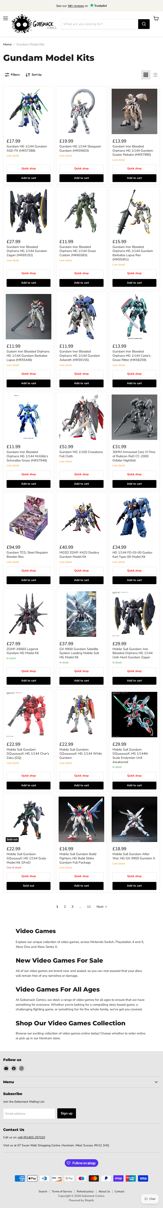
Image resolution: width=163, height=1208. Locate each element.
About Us (104, 1191)
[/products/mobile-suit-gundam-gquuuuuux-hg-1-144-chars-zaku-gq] (28, 714)
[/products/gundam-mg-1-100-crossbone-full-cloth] (81, 417)
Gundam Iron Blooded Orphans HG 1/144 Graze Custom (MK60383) (77, 251)
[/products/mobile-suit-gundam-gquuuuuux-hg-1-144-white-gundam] (81, 714)
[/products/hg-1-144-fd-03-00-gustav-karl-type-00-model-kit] (134, 517)
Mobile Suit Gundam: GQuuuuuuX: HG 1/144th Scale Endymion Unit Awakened (130, 755)
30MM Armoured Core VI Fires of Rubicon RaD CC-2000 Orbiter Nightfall (133, 456)
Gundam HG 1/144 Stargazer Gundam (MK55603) (80, 148)
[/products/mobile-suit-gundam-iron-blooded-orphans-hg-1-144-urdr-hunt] (134, 614)
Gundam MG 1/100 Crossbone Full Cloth (81, 454)
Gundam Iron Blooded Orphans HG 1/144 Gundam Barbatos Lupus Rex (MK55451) (132, 253)
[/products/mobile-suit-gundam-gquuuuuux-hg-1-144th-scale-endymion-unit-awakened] (134, 714)
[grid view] (145, 74)
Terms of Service (62, 1191)
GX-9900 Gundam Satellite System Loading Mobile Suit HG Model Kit (79, 653)
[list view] (155, 74)
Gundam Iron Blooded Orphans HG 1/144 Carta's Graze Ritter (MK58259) (131, 355)
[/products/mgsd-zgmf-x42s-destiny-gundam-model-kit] (81, 517)
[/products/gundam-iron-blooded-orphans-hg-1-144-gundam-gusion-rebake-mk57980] (134, 111)
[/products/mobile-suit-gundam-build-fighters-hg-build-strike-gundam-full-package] (81, 819)
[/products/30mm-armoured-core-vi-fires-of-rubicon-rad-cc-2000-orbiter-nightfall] (134, 417)
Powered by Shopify (81, 1200)
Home (7, 44)
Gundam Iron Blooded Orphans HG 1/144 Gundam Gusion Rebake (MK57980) (132, 150)
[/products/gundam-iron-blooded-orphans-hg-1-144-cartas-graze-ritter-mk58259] (134, 316)
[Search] (144, 24)
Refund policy (85, 1191)
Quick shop (28, 168)
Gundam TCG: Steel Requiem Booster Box (27, 554)
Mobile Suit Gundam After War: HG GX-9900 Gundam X (133, 856)
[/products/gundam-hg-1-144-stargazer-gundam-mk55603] (81, 111)
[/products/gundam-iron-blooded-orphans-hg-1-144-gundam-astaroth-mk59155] (81, 316)
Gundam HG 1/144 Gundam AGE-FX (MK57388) (27, 148)
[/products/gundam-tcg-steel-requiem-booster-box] (28, 517)
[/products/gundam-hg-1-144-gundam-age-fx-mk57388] (28, 111)
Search (43, 1191)
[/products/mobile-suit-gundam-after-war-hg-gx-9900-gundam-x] (134, 819)
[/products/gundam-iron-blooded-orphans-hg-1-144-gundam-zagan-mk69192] (28, 212)
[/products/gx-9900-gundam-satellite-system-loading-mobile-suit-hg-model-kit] (81, 614)
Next (100, 907)
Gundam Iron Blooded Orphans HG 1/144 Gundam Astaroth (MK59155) (79, 355)
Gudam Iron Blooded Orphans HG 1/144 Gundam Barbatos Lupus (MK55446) (28, 355)
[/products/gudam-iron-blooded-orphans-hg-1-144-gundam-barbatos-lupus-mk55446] (28, 316)
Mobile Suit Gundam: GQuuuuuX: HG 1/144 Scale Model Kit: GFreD (26, 858)
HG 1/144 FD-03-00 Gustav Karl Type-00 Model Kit (132, 554)
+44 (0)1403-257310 (31, 1137)
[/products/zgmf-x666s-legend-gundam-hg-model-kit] (28, 614)
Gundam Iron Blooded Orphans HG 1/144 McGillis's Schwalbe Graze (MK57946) (27, 456)
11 (89, 907)
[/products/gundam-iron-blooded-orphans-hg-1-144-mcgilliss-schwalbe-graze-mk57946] (28, 417)
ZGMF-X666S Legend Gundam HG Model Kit (23, 651)
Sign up (67, 1113)
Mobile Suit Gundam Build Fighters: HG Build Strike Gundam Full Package (77, 858)
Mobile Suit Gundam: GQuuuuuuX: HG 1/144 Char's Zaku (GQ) (28, 753)
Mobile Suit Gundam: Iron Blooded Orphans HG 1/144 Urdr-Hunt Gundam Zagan (132, 653)
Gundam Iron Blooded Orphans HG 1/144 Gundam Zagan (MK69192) (27, 251)
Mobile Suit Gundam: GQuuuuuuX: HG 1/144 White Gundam (80, 753)
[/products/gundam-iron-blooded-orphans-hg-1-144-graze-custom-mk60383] (81, 212)
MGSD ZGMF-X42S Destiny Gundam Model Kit (79, 554)
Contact (119, 1191)
